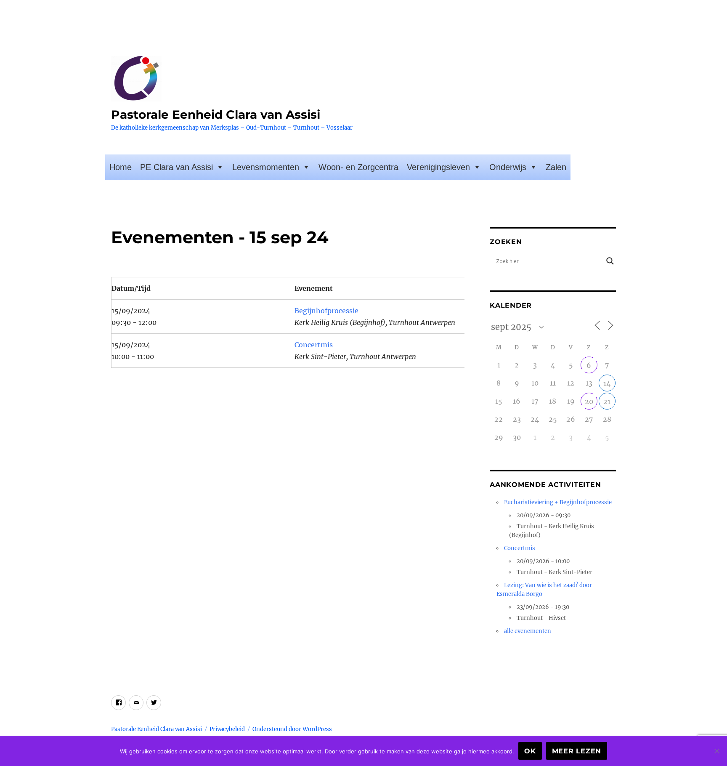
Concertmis (314, 344)
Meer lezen (577, 751)
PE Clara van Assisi (176, 167)
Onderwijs (507, 167)
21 (606, 401)
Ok (530, 751)
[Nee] (716, 751)
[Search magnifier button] (610, 261)
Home (120, 167)
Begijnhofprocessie (326, 310)
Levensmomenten (265, 167)
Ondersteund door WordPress (292, 729)
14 (606, 383)
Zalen (556, 167)
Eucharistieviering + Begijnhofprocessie (558, 502)
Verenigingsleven (438, 167)
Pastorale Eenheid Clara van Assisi (215, 114)
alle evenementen (527, 631)
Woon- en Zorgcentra (358, 167)
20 (589, 401)
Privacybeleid (227, 729)
